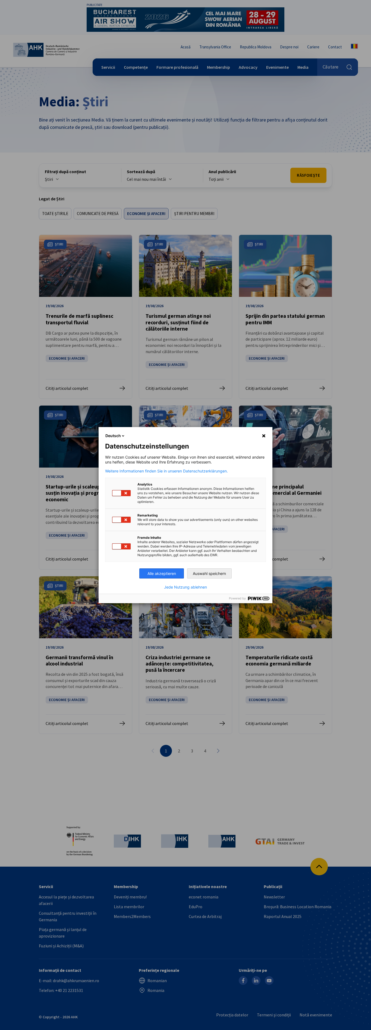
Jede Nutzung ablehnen (185, 587)
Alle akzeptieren (161, 573)
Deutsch (113, 435)
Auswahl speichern (209, 573)
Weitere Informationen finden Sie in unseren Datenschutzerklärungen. (166, 471)
